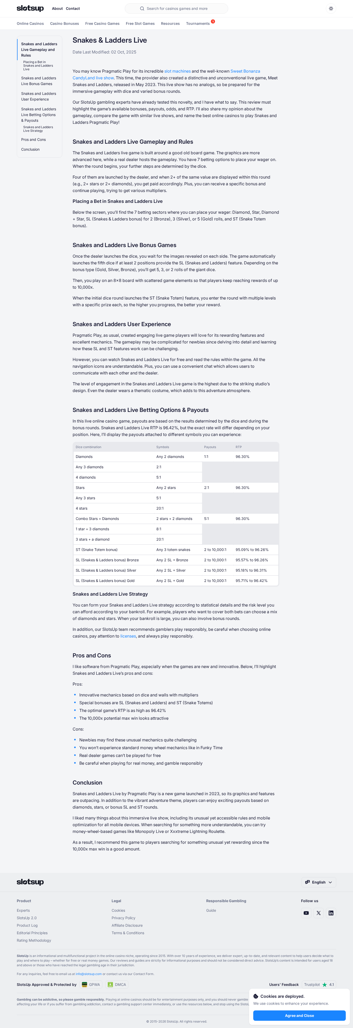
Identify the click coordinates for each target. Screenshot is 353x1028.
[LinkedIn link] (331, 913)
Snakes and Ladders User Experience (38, 96)
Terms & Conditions (128, 933)
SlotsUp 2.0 (27, 918)
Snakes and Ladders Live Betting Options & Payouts (38, 114)
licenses (128, 636)
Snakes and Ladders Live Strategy (38, 129)
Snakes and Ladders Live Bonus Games (38, 81)
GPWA (94, 984)
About (57, 8)
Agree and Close (299, 1015)
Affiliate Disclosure (127, 925)
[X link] (318, 913)
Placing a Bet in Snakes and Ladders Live (38, 65)
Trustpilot (319, 984)
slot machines (177, 71)
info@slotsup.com (89, 974)
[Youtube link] (306, 913)
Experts (23, 910)
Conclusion (30, 149)
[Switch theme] (331, 8)
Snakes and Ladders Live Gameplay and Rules (39, 49)
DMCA (120, 984)
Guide (211, 910)
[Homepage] (30, 8)
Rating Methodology (34, 940)
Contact (73, 8)
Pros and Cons (33, 139)
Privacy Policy (123, 918)
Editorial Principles (32, 933)
